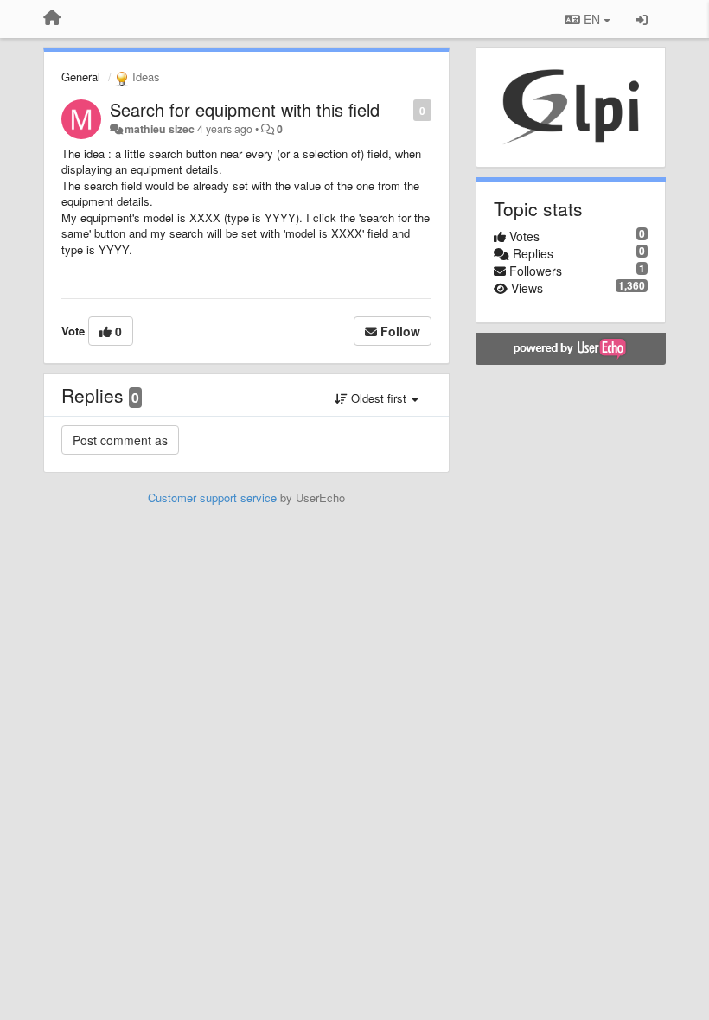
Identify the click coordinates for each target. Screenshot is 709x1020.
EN (592, 19)
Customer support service (212, 497)
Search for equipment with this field (245, 109)
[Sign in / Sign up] (641, 19)
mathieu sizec (160, 129)
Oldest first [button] (379, 398)
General (80, 76)
